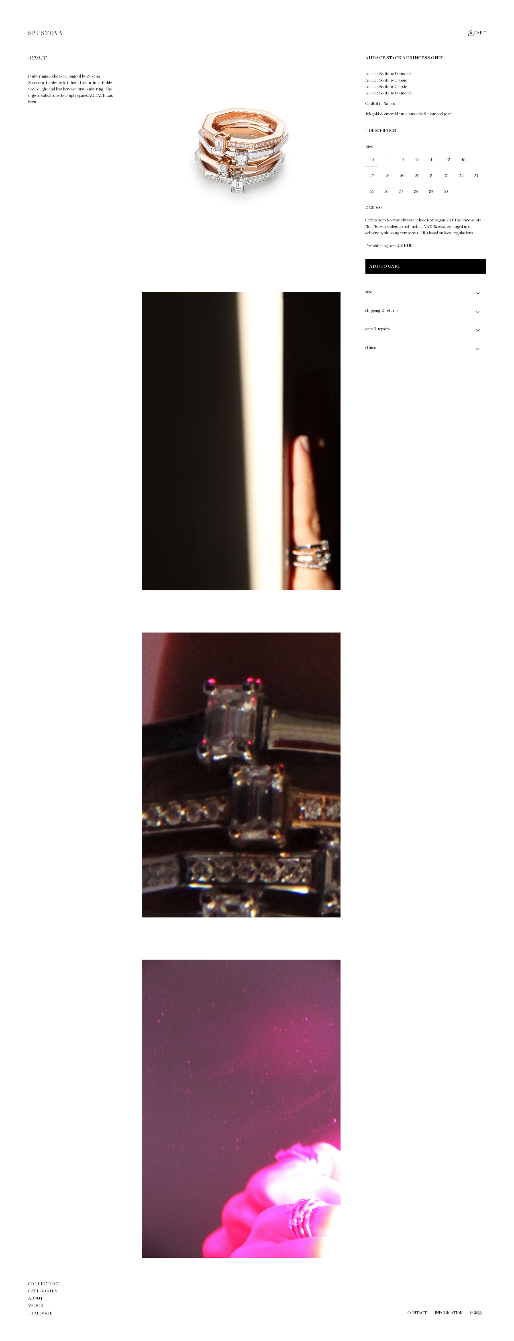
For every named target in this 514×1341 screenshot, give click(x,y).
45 (448, 160)
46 (463, 160)
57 (401, 192)
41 (387, 160)
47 (371, 176)
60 (446, 192)
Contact (417, 1313)
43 (417, 160)
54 (476, 176)
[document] (241, 655)
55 (371, 192)
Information (449, 1313)
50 (417, 176)
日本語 (476, 1313)
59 (431, 192)
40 (371, 160)
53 (461, 176)
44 (432, 160)
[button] (425, 293)
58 (416, 192)
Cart (480, 33)
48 (387, 176)
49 (402, 176)
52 (447, 176)
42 (402, 160)
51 (432, 176)
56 (386, 192)
